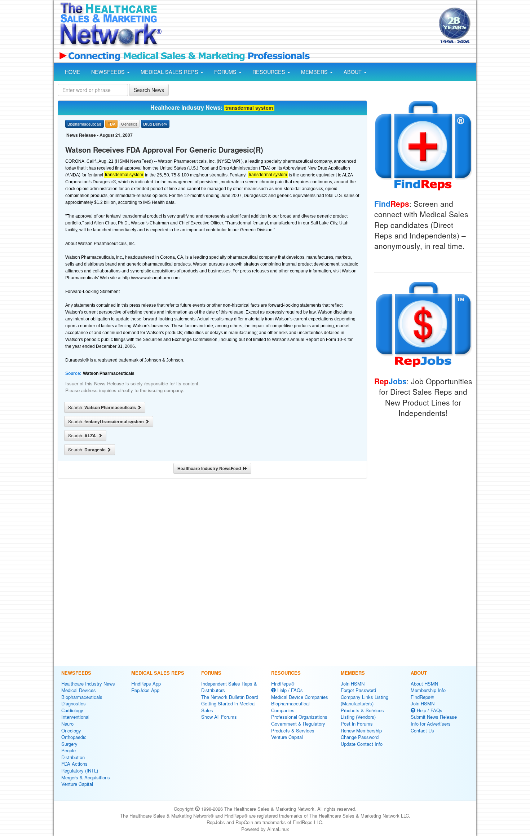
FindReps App (146, 683)
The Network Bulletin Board (229, 696)
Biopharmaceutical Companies (290, 707)
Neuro (67, 723)
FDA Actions (74, 763)
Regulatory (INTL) (79, 770)
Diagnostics (73, 703)
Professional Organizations (299, 716)
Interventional (75, 716)
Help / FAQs (289, 690)
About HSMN (424, 683)
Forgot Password (358, 690)
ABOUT (353, 71)
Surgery (69, 743)
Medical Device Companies (299, 696)
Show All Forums (219, 716)
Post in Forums (357, 723)
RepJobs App (145, 690)
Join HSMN (353, 683)
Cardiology (72, 710)
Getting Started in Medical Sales (228, 707)
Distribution (73, 757)
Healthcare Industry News (88, 683)
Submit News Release (434, 716)
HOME (72, 71)
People (68, 750)
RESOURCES (269, 71)
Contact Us (422, 730)
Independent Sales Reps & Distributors (229, 687)
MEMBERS (315, 71)
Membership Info (428, 690)
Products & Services (292, 730)
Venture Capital (77, 783)
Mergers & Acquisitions (85, 777)
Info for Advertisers (431, 723)
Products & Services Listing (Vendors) (362, 714)
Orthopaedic (74, 737)
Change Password (360, 737)
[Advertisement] (299, 26)
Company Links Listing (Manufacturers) (364, 700)
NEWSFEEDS (108, 71)
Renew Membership (361, 730)
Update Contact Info (362, 743)
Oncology (71, 730)
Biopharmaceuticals (81, 696)
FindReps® (283, 683)
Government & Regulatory (298, 723)
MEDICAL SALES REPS (170, 71)
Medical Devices (78, 690)
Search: (102, 407)
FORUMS (226, 71)
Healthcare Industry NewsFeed (210, 468)
